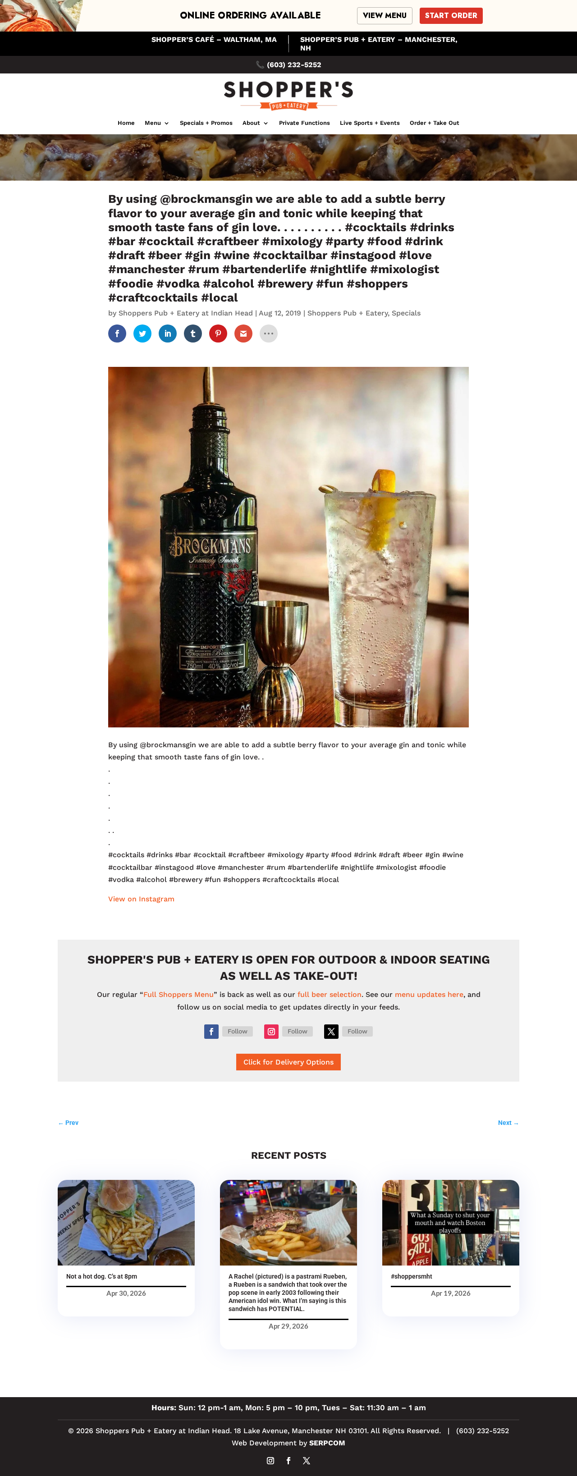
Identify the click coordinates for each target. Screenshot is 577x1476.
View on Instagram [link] (141, 899)
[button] (211, 1031)
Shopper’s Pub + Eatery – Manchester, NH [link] (379, 43)
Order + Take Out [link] (434, 123)
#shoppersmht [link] (411, 1276)
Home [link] (126, 123)
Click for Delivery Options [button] (288, 1062)
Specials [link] (406, 313)
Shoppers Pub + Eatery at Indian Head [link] (186, 313)
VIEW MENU (385, 15)
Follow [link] (237, 1031)
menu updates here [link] (429, 994)
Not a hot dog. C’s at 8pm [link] (101, 1276)
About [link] (251, 123)
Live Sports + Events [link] (370, 123)
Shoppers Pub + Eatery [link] (347, 313)
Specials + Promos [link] (206, 123)
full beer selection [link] (330, 994)
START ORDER (451, 15)
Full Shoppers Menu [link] (178, 994)
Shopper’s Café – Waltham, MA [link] (214, 39)
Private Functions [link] (304, 123)
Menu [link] (153, 123)
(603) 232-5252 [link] (294, 64)
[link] (288, 111)
